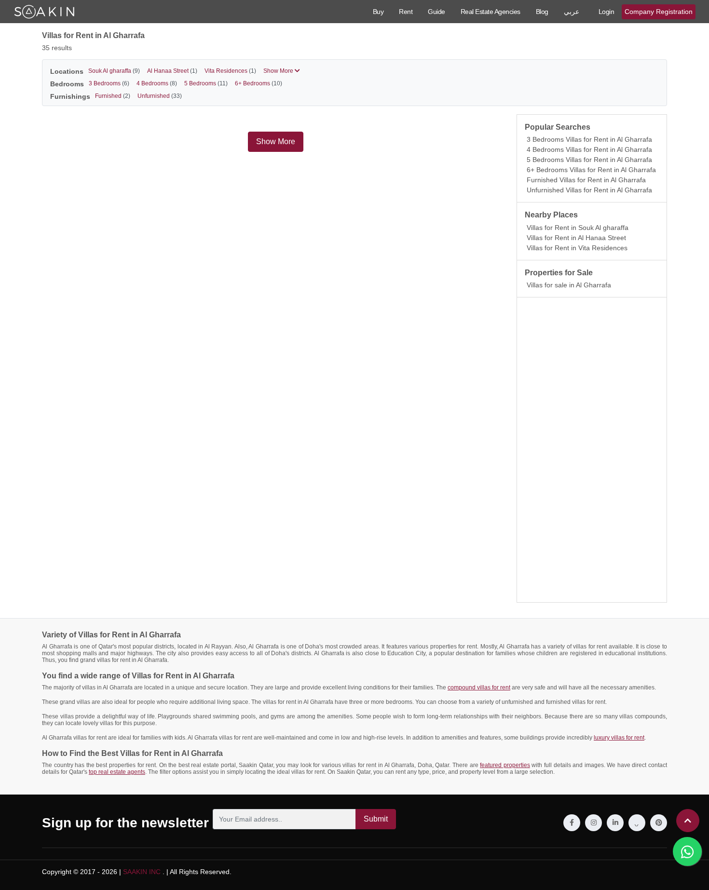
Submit (376, 819)
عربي (571, 11)
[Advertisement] (592, 449)
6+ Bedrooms (258, 83)
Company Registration (659, 11)
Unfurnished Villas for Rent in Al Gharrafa (589, 190)
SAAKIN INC (142, 872)
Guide (436, 11)
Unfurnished (159, 96)
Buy (378, 11)
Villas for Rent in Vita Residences (577, 248)
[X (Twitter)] (636, 822)
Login (606, 11)
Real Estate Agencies (490, 11)
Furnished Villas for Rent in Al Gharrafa (586, 180)
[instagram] (593, 822)
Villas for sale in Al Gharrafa (569, 285)
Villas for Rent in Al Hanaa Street (576, 238)
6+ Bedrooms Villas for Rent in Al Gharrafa (591, 170)
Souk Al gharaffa (114, 70)
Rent (405, 11)
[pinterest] (658, 822)
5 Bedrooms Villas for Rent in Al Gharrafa (589, 159)
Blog (542, 11)
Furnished (112, 96)
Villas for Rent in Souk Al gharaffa (577, 227)
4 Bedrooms (156, 83)
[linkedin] (615, 822)
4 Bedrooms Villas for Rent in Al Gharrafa (589, 149)
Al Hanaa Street (172, 70)
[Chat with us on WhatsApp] (687, 851)
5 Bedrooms (206, 83)
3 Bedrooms (109, 83)
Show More (279, 70)
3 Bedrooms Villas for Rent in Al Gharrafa (589, 139)
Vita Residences (230, 70)
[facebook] (571, 822)
